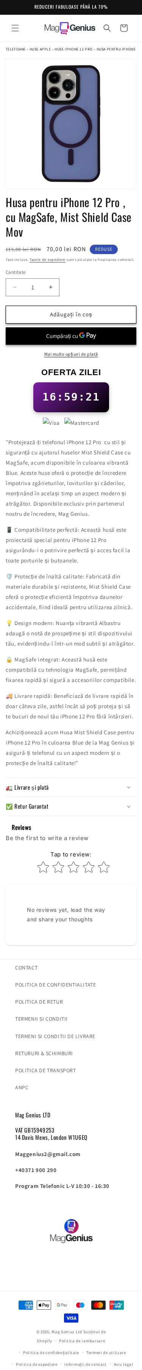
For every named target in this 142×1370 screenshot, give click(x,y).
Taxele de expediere (48, 259)
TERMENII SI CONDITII (41, 1018)
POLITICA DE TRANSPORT (45, 1070)
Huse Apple (40, 49)
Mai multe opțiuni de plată (71, 354)
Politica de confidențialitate (51, 1352)
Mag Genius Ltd (66, 1331)
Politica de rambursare (82, 1340)
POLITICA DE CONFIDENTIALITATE (55, 984)
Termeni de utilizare (106, 1352)
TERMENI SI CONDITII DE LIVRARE (55, 1036)
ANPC (21, 1087)
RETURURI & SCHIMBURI (44, 1053)
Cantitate (16, 272)
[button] (15, 28)
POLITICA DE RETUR (39, 1001)
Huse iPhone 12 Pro (74, 49)
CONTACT (26, 967)
